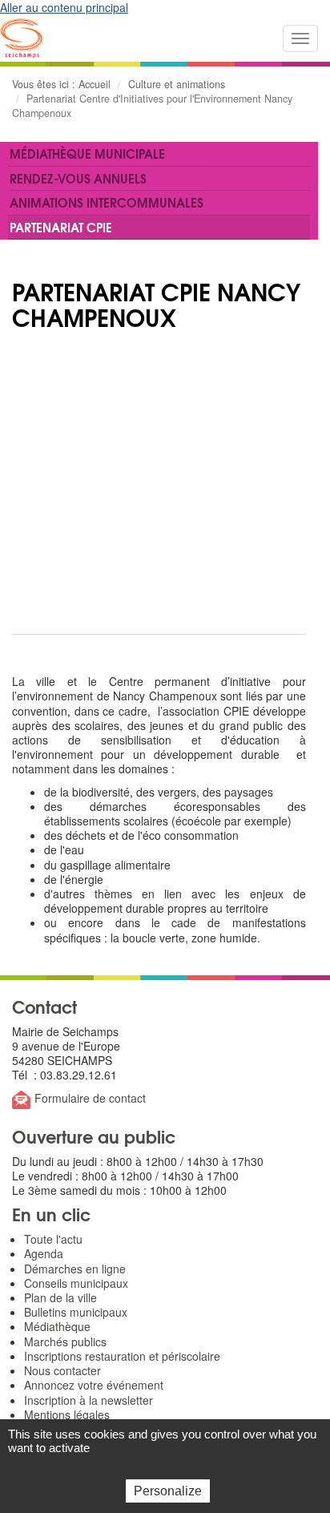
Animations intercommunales (106, 202)
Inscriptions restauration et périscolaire (122, 1356)
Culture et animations (176, 84)
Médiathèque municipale (87, 153)
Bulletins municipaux (75, 1312)
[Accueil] (21, 38)
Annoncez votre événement (93, 1385)
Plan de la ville (60, 1297)
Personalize (168, 1491)
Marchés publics (65, 1341)
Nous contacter (62, 1370)
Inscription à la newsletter (88, 1400)
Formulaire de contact (90, 1098)
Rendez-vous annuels (78, 178)
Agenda (43, 1253)
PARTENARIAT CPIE (61, 226)
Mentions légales (67, 1414)
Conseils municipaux (76, 1283)
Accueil (94, 84)
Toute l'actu (53, 1239)
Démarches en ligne (75, 1268)
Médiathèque (57, 1326)
